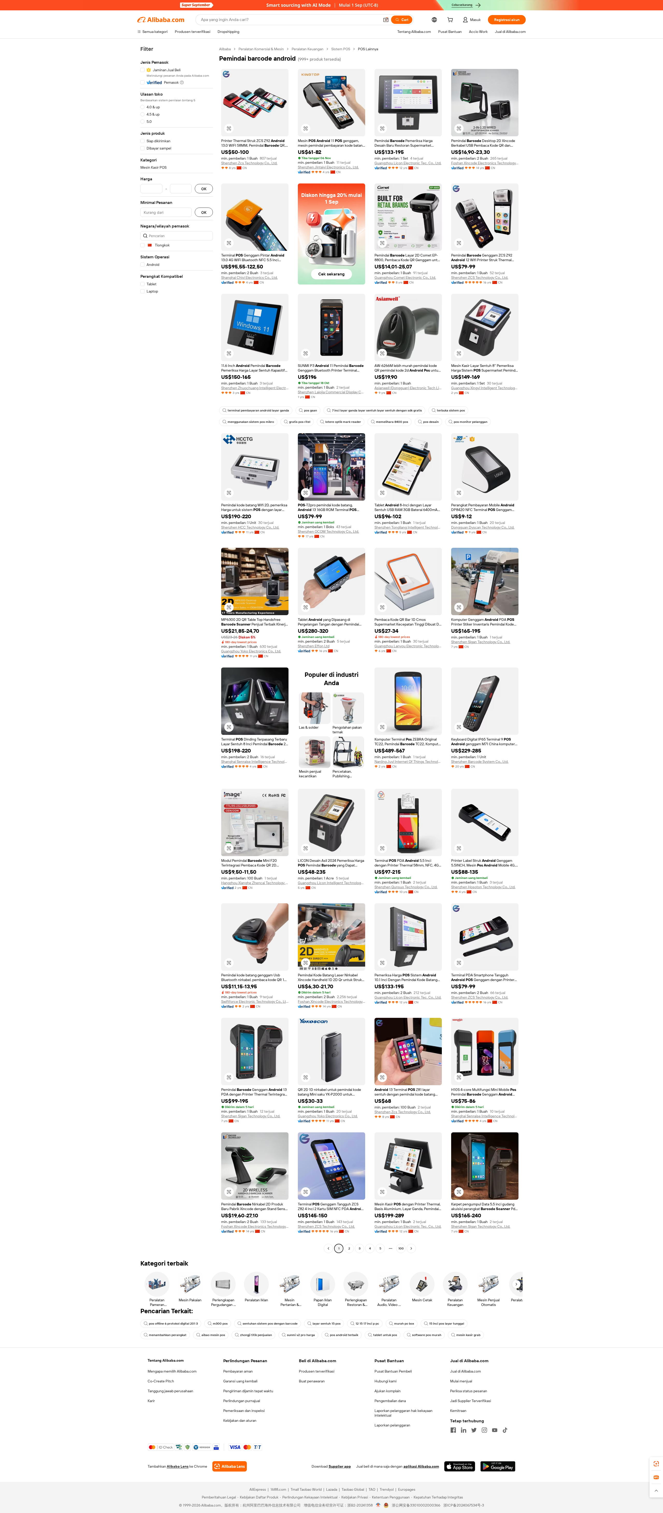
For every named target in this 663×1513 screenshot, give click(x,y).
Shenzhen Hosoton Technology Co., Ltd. (483, 887)
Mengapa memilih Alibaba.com (172, 1371)
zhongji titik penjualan (256, 1335)
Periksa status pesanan (468, 1391)
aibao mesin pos (213, 1335)
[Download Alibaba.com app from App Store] (459, 1466)
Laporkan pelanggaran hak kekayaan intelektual (403, 1413)
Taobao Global (353, 1489)
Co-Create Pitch (161, 1381)
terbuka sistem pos (451, 410)
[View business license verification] (378, 1505)
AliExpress (257, 1489)
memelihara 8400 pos (392, 422)
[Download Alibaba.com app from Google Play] (497, 1466)
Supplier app (340, 1466)
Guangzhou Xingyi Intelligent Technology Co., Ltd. (484, 388)
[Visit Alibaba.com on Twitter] (474, 1430)
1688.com (278, 1489)
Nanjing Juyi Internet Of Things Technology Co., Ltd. (408, 761)
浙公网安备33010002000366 (416, 1505)
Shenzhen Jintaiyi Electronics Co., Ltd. (328, 167)
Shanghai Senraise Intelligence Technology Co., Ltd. (255, 761)
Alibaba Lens (178, 1466)
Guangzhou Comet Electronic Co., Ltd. (405, 277)
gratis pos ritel (299, 422)
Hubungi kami (385, 1381)
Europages (406, 1489)
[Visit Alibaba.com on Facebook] (453, 1430)
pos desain (431, 422)
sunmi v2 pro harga (301, 1335)
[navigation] (176, 649)
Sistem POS (340, 49)
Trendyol (387, 1489)
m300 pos (220, 1323)
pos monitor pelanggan (470, 422)
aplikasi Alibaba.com (421, 1466)
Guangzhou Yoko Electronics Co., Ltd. (251, 651)
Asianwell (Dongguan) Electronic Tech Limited (408, 388)
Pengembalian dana (390, 1401)
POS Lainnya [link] (368, 49)
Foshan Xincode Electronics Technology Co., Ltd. (484, 163)
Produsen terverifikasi (316, 1371)
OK (203, 189)
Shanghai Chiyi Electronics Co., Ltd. (249, 277)
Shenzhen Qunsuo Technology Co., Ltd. (405, 887)
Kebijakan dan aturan (239, 1420)
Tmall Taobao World (306, 1489)
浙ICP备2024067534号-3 (463, 1505)
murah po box (404, 1323)
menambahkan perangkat (167, 1335)
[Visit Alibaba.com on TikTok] (505, 1430)
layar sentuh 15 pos (327, 1323)
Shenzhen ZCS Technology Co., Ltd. (479, 277)
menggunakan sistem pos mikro (251, 422)
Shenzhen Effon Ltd (313, 646)
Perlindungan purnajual (241, 1401)
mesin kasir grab (468, 1335)
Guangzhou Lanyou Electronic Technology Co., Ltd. (408, 646)
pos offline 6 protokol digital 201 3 (173, 1323)
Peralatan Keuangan (307, 49)
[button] (386, 20)
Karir (151, 1401)
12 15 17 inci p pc (367, 1323)
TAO (372, 1489)
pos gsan (310, 410)
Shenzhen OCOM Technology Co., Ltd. (328, 531)
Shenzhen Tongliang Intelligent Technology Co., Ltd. (408, 527)
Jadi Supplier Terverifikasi (470, 1401)
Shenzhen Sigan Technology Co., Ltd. (480, 642)
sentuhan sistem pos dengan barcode (270, 1323)
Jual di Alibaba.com (465, 1371)
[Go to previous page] (328, 1248)
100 (401, 1248)
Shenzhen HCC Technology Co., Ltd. (250, 527)
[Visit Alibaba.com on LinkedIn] (463, 1430)
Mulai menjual (461, 1381)
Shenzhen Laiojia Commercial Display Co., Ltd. (331, 392)
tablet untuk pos (385, 1335)
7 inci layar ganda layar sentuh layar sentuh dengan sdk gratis (377, 410)
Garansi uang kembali (240, 1381)
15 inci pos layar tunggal (446, 1323)
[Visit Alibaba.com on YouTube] (495, 1430)
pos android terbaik (344, 1335)
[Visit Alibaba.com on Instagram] (484, 1430)
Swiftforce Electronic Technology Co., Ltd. (255, 1001)
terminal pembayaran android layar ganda (258, 410)
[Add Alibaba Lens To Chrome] (229, 1466)
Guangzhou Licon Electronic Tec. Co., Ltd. (407, 163)
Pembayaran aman (238, 1371)
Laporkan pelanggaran (392, 1425)
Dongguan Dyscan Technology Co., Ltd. (482, 527)
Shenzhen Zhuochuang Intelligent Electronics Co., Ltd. (255, 388)
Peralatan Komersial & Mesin (261, 49)
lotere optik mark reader (343, 422)
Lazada (331, 1489)
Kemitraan (458, 1411)
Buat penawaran (312, 1381)
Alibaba (225, 49)
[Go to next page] (411, 1248)
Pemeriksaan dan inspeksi (244, 1411)
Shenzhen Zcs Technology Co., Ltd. (249, 163)
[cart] (451, 20)
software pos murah (426, 1335)
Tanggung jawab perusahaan (170, 1391)
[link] (656, 1464)
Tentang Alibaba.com (166, 1360)
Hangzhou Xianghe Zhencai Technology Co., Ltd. (255, 883)
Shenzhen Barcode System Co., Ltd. (479, 761)
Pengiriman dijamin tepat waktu (248, 1391)
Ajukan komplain (387, 1391)
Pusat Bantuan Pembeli (393, 1371)
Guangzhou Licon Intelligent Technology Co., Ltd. (331, 883)
